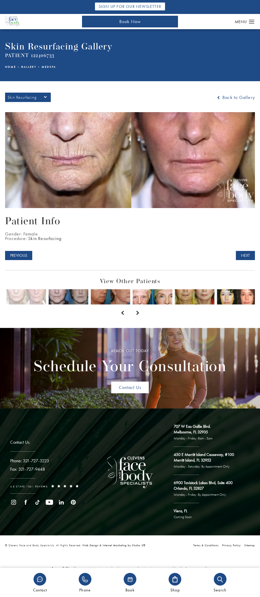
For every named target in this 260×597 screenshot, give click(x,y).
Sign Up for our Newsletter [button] (130, 6)
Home (10, 67)
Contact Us (130, 387)
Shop (175, 589)
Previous (18, 255)
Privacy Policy (231, 545)
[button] (251, 22)
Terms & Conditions (206, 545)
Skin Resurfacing (44, 238)
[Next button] (137, 313)
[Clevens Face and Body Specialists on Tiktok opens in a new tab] (37, 502)
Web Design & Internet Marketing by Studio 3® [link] (113, 545)
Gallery (29, 67)
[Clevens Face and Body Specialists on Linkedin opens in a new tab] (61, 502)
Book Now (130, 21)
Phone (85, 589)
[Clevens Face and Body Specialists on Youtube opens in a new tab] (49, 502)
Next (245, 255)
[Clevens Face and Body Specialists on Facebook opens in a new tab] (25, 502)
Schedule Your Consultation (130, 361)
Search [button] (220, 589)
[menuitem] (13, 502)
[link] (29, 461)
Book (130, 589)
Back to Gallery (238, 97)
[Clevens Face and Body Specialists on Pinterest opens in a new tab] (73, 502)
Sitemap (249, 545)
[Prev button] (122, 313)
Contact (40, 589)
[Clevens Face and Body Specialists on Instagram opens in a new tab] (13, 502)
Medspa (49, 67)
